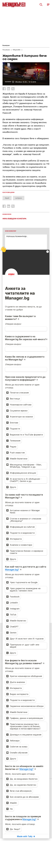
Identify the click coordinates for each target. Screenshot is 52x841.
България (6, 45)
